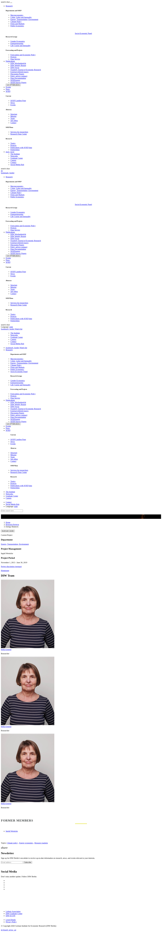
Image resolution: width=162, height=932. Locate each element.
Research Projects (12, 525)
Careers (13, 160)
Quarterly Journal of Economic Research (25, 70)
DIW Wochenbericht (18, 63)
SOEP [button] (8, 91)
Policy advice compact (18, 76)
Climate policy (12, 843)
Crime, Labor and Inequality (21, 17)
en (10, 327)
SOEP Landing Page (18, 101)
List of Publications (13, 85)
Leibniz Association (13, 911)
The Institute (15, 154)
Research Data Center (18, 134)
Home (8, 522)
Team (12, 118)
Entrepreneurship (16, 43)
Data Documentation (18, 78)
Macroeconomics (16, 15)
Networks (14, 156)
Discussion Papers (17, 74)
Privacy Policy (11, 922)
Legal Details (11, 920)
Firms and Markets (17, 24)
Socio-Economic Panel (83, 33)
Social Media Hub (17, 165)
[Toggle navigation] (11, 2)
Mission (13, 116)
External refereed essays (19, 72)
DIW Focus (14, 68)
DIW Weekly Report (18, 65)
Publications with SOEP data (21, 148)
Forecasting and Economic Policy (23, 55)
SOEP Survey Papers (18, 83)
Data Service (15, 59)
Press (8, 89)
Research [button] (9, 6)
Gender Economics (17, 41)
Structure (13, 114)
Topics (12, 143)
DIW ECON (10, 916)
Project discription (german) (11, 567)
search (3, 2)
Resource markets (41, 843)
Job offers (14, 121)
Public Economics (17, 26)
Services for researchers (19, 132)
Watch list (16, 348)
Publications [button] (10, 61)
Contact (13, 123)
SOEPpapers (15, 80)
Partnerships (15, 150)
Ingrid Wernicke (12, 831)
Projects (13, 57)
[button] (5, 2)
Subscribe (27, 862)
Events (8, 87)
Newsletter (5, 867)
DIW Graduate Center (14, 914)
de (2, 171)
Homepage (5, 571)
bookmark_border (7, 173)
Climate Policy (15, 22)
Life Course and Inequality (20, 46)
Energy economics (26, 843)
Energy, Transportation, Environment (24, 19)
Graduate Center (16, 158)
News (12, 103)
